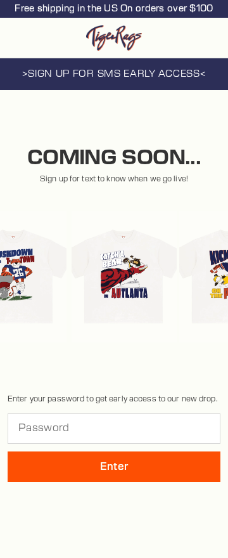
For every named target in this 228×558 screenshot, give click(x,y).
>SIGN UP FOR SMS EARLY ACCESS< (114, 74)
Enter (114, 467)
